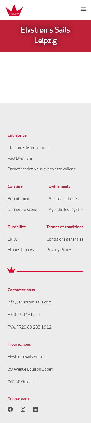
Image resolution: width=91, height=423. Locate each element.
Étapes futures (21, 250)
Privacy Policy (58, 250)
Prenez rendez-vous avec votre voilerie (42, 169)
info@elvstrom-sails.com (30, 302)
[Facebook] (10, 409)
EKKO (13, 240)
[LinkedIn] (35, 409)
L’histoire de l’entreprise (28, 148)
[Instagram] (22, 409)
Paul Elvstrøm (20, 159)
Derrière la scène (22, 210)
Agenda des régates (66, 210)
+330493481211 (24, 315)
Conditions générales (64, 240)
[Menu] (83, 9)
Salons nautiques (64, 199)
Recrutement (19, 199)
